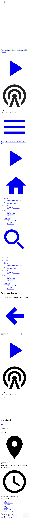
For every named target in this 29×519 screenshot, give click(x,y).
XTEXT (9, 212)
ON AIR (6, 199)
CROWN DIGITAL (11, 220)
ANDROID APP (11, 214)
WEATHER (10, 207)
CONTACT (6, 205)
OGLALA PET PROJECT (13, 209)
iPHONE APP (10, 215)
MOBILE (6, 210)
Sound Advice (10, 224)
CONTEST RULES (11, 204)
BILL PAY (9, 222)
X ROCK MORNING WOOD (14, 200)
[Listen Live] (14, 67)
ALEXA (9, 217)
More (2, 424)
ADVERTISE (7, 219)
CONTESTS (7, 202)
